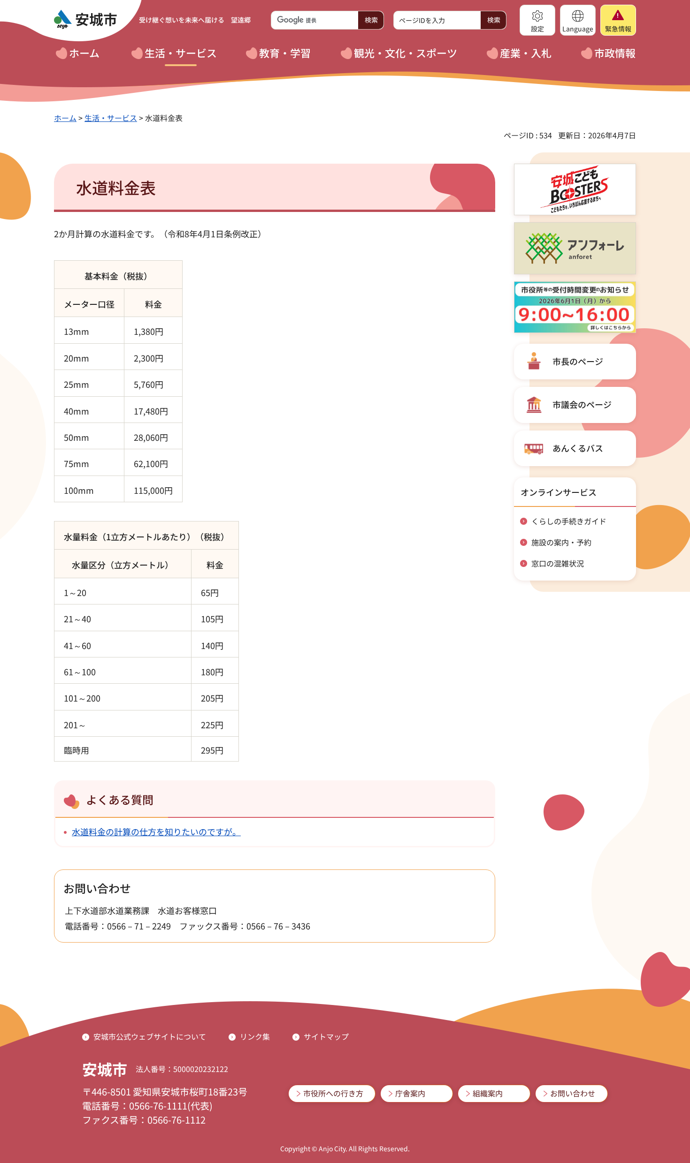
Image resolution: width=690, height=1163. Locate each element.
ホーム (65, 117)
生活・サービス (110, 117)
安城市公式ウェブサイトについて (149, 1036)
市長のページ (577, 361)
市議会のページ (582, 404)
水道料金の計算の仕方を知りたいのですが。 (156, 831)
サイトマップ (326, 1036)
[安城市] (85, 19)
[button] (537, 20)
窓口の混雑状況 (557, 563)
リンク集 (255, 1036)
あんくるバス (577, 448)
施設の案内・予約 (561, 542)
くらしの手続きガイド (568, 521)
